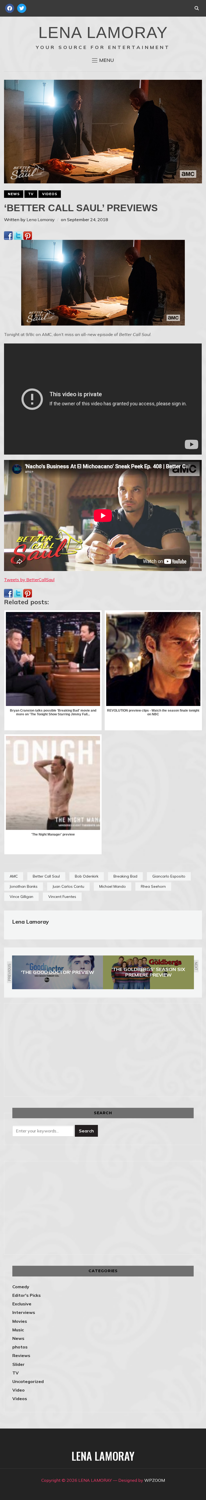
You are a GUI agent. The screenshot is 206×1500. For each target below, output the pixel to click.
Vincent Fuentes (62, 896)
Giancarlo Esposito (168, 876)
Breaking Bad (125, 876)
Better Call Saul (46, 876)
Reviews (21, 1355)
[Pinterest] (27, 234)
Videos (49, 194)
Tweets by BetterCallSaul (29, 579)
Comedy (20, 1286)
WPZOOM (154, 1480)
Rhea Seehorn (153, 886)
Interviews (23, 1312)
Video (18, 1390)
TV (31, 194)
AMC (14, 876)
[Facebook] (8, 234)
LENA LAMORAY (103, 32)
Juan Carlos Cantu (68, 886)
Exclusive (21, 1303)
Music (18, 1329)
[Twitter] (18, 234)
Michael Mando (112, 886)
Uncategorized (28, 1381)
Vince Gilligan (21, 896)
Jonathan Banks (24, 886)
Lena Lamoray (41, 219)
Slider (18, 1364)
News (14, 194)
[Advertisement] (57, 1048)
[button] (103, 60)
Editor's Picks (26, 1295)
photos (20, 1347)
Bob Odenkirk (86, 876)
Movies (19, 1321)
